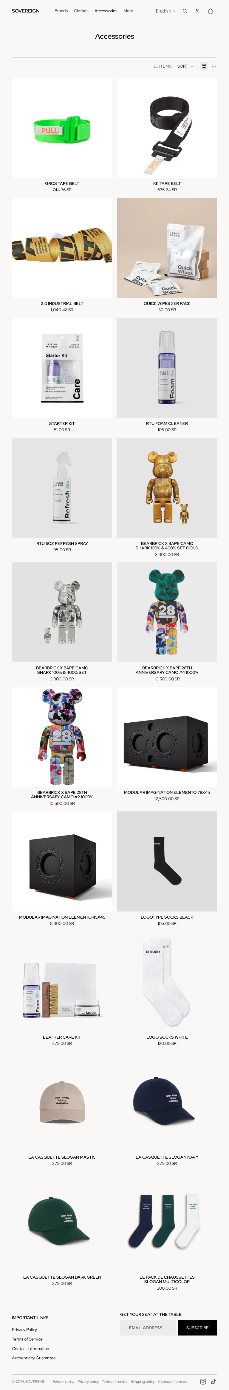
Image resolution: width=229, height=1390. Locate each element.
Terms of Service (27, 1339)
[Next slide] (208, 367)
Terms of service (115, 1381)
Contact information (174, 1381)
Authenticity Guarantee (34, 1358)
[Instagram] (203, 1381)
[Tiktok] (213, 1381)
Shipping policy (143, 1381)
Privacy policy (88, 1381)
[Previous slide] (126, 367)
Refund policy (63, 1381)
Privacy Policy (24, 1329)
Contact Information (30, 1348)
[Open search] (184, 11)
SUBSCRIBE (197, 1327)
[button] (185, 66)
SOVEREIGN (35, 1381)
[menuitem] (128, 11)
